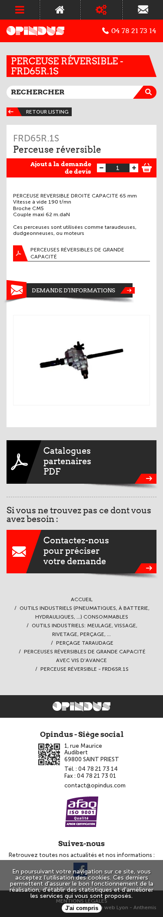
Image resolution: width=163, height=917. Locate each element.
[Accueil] (60, 10)
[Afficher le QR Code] (49, 754)
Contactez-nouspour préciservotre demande (76, 550)
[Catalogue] (101, 10)
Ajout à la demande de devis (60, 168)
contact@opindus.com (95, 785)
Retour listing (47, 112)
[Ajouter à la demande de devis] (147, 167)
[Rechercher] (149, 92)
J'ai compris (81, 908)
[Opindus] (35, 31)
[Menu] (19, 10)
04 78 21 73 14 (133, 30)
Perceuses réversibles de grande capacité (77, 253)
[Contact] (143, 10)
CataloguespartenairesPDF (67, 461)
